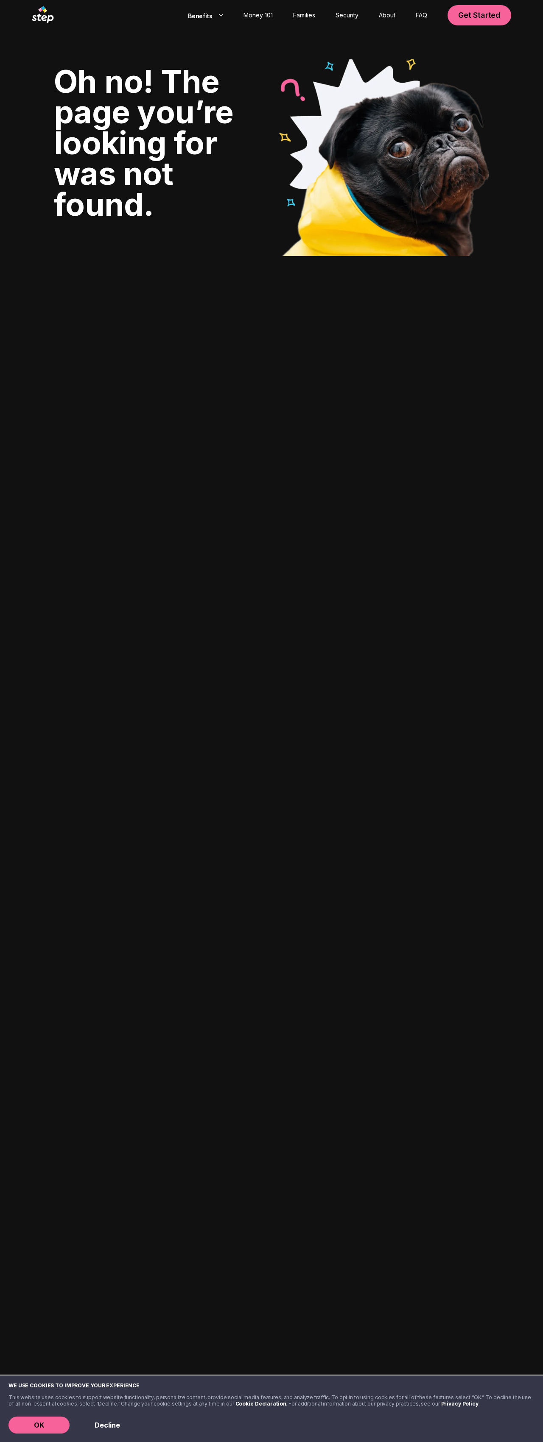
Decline (107, 1425)
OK (39, 1425)
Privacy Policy (460, 1403)
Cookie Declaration (260, 1403)
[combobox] (203, 15)
